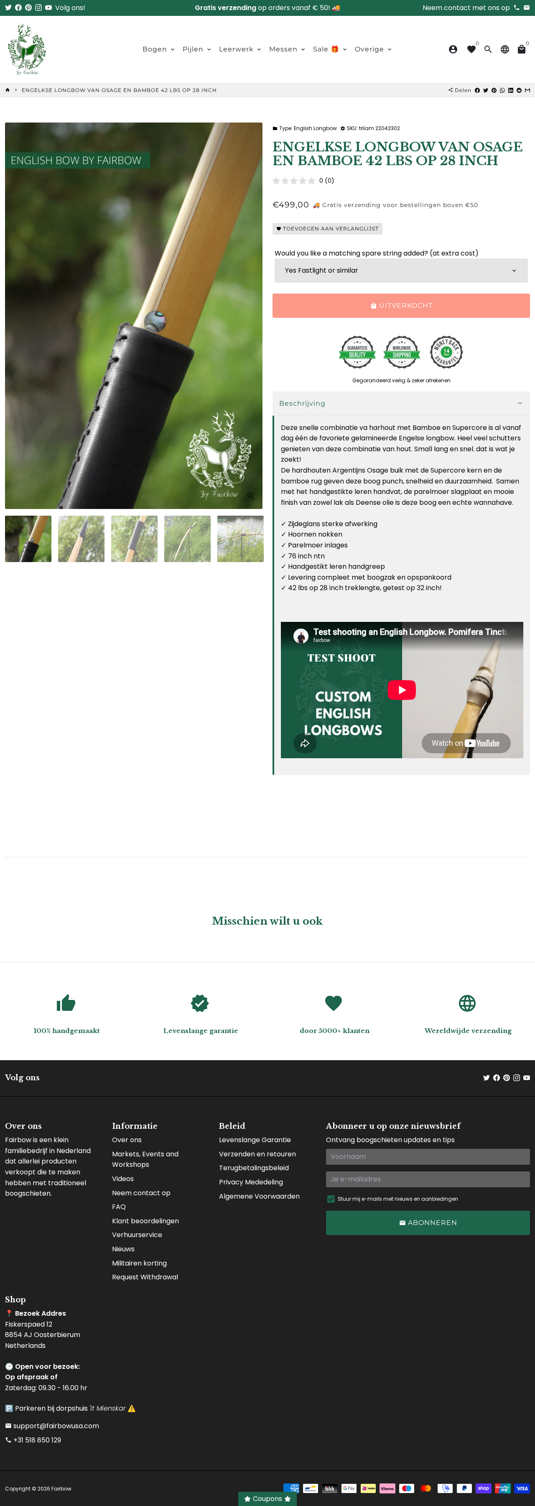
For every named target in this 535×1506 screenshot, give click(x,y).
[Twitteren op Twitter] (485, 90)
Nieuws (123, 1249)
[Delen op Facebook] (477, 90)
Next (251, 316)
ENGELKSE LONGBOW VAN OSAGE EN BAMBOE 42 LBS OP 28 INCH (119, 90)
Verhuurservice (137, 1235)
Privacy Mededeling (251, 1182)
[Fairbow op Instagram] (38, 8)
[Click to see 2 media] (81, 539)
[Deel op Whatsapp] (502, 90)
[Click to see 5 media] (240, 539)
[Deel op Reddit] (519, 90)
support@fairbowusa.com (52, 1426)
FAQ (119, 1207)
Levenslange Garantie (255, 1140)
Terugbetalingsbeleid (254, 1168)
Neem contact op (141, 1193)
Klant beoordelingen (145, 1221)
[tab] (401, 403)
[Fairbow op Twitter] (8, 8)
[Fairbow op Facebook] (18, 8)
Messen (287, 49)
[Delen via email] (527, 90)
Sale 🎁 (330, 49)
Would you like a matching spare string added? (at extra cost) (377, 253)
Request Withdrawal (145, 1277)
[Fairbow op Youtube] (48, 8)
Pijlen (197, 49)
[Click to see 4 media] (187, 539)
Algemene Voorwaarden (259, 1196)
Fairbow (61, 1488)
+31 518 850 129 (33, 1440)
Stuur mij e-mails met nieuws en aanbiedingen (398, 1198)
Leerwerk (240, 49)
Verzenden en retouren (257, 1154)
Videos (123, 1179)
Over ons (127, 1140)
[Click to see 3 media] (134, 539)
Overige (374, 49)
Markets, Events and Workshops (145, 1159)
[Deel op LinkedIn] (510, 90)
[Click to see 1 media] (28, 539)
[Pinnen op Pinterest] (494, 90)
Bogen (159, 49)
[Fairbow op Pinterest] (28, 8)
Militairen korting (139, 1263)
